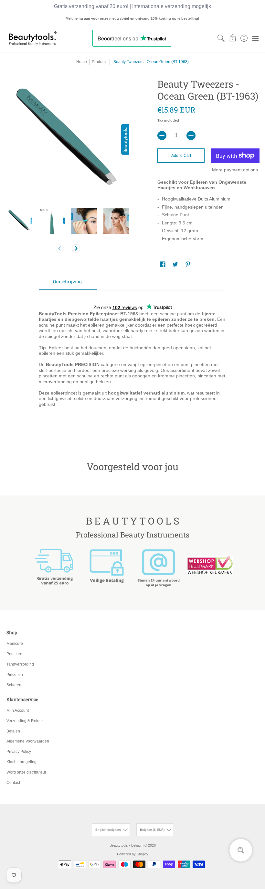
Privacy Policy (18, 751)
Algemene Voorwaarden (27, 741)
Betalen (13, 731)
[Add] (191, 135)
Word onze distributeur (26, 772)
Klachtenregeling (21, 762)
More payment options (235, 169)
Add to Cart (181, 155)
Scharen (13, 685)
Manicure (14, 643)
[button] (232, 38)
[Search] (221, 38)
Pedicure (14, 654)
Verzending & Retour (24, 721)
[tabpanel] (132, 365)
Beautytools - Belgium (126, 845)
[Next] (76, 248)
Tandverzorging (20, 664)
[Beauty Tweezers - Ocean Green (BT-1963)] (19, 221)
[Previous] (59, 248)
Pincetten (14, 674)
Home (81, 62)
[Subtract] (161, 135)
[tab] (68, 283)
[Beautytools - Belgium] (32, 38)
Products (99, 62)
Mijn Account (17, 710)
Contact (13, 782)
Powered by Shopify (132, 854)
